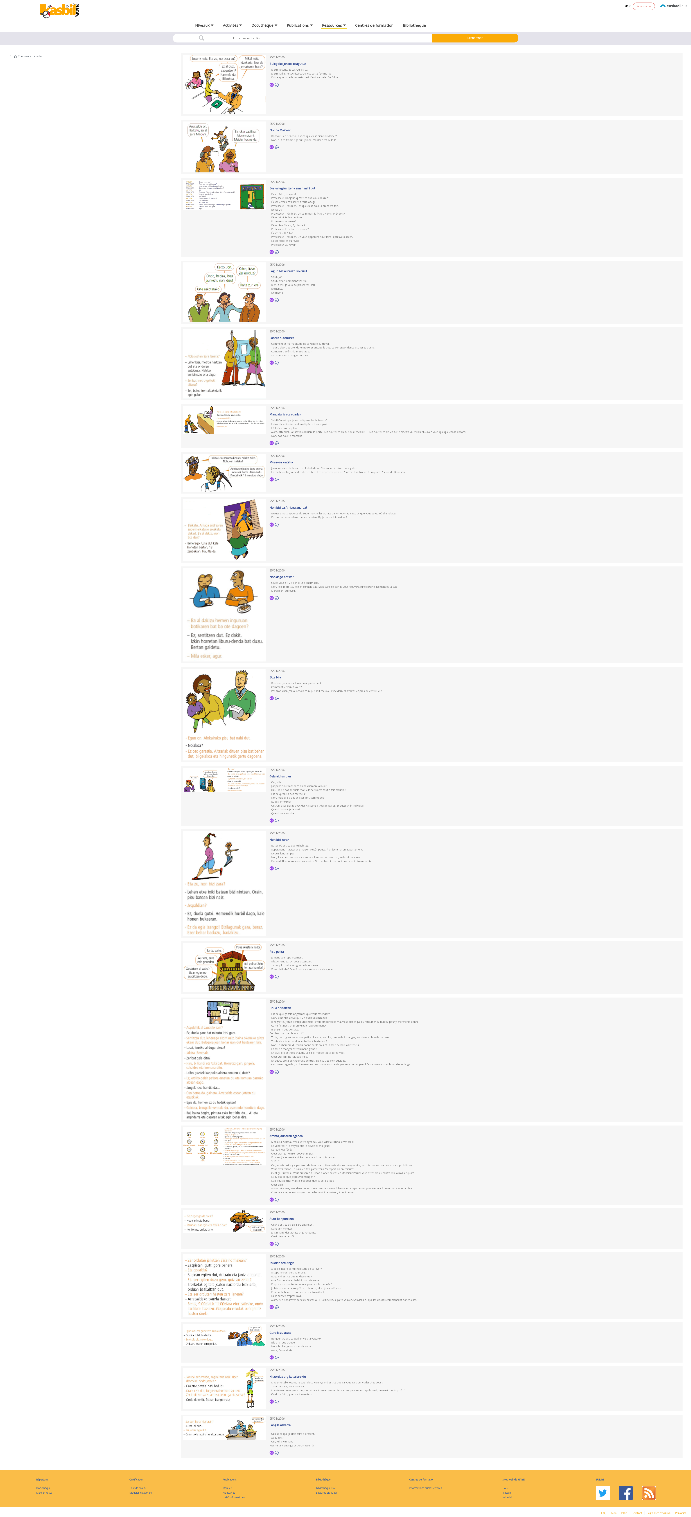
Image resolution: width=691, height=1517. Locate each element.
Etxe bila (275, 677)
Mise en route (44, 1492)
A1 (271, 84)
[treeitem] (86, 56)
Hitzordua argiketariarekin (288, 1377)
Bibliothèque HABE (327, 1488)
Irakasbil (507, 1497)
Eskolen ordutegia (282, 1263)
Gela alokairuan (280, 776)
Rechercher (475, 38)
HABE (505, 1488)
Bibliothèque (414, 25)
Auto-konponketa (282, 1219)
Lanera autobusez (282, 338)
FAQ (604, 1513)
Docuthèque (43, 1488)
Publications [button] (298, 25)
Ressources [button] (332, 25)
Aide (614, 1513)
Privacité (681, 1513)
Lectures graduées (327, 1492)
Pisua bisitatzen (280, 1008)
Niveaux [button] (203, 25)
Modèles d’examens (141, 1492)
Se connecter (644, 6)
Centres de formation (374, 25)
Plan (624, 1513)
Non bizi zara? (279, 840)
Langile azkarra (280, 1425)
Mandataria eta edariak (285, 414)
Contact (637, 1513)
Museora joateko (281, 462)
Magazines (229, 1492)
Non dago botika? (282, 577)
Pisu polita (277, 952)
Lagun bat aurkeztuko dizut (288, 271)
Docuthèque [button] (263, 25)
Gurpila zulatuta (280, 1333)
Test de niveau (137, 1488)
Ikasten (506, 1492)
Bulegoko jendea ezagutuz (288, 64)
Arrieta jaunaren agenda (286, 1136)
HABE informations (234, 1497)
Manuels (227, 1488)
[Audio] (277, 84)
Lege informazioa (659, 1513)
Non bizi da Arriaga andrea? (288, 508)
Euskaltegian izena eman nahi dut (292, 188)
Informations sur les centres (425, 1488)
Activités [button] (231, 25)
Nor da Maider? (280, 130)
